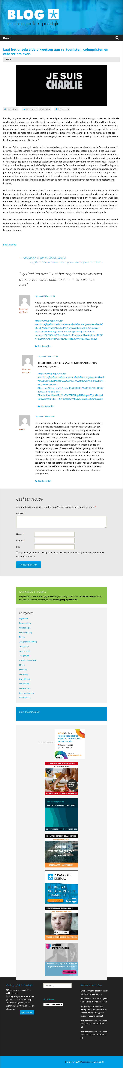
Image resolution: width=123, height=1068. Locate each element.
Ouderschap (24, 688)
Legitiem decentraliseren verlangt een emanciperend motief (67, 262)
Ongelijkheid (24, 679)
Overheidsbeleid (26, 693)
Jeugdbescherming (28, 641)
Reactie (21, 513)
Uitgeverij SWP (73, 1061)
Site (18, 546)
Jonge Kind (24, 655)
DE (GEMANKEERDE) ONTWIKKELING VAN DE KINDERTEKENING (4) (94, 1034)
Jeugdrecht (24, 651)
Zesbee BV (99, 1061)
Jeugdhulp (24, 646)
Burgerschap (31, 109)
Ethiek (22, 637)
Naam (20, 534)
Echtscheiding (25, 632)
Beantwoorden (44, 346)
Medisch (23, 669)
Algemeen (23, 618)
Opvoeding (45, 109)
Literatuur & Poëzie (27, 660)
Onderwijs (23, 674)
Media (22, 665)
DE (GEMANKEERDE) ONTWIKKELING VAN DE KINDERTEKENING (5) (94, 1023)
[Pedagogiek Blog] (61, 17)
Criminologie (24, 627)
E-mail (20, 540)
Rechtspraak (25, 697)
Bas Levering (63, 109)
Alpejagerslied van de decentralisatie (42, 257)
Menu (6, 37)
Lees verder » (27, 1012)
